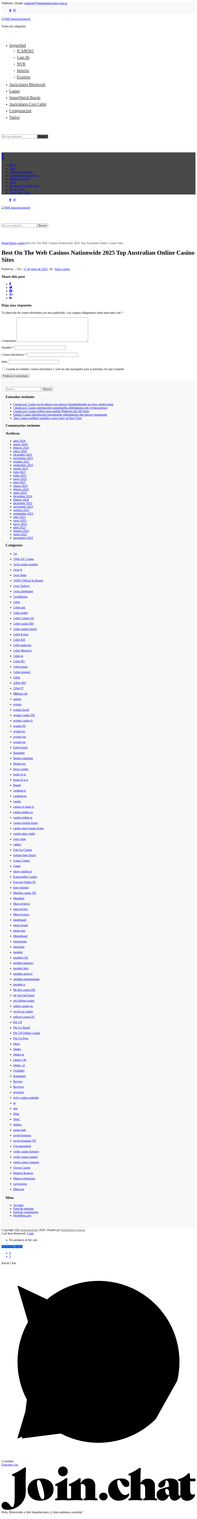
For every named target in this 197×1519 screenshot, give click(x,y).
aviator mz (19, 736)
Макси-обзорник (24, 1178)
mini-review (20, 909)
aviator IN (19, 726)
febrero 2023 (21, 530)
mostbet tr (19, 984)
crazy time (19, 839)
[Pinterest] (10, 291)
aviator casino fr (23, 720)
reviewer (18, 1092)
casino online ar (22, 817)
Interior (23, 70)
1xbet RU (19, 661)
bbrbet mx (19, 763)
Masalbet (18, 898)
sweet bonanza (22, 1135)
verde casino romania (26, 1162)
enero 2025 (20, 492)
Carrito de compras (20, 172)
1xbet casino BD (23, 623)
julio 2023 (19, 517)
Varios (14, 117)
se (14, 1103)
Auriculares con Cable (27, 104)
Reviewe (18, 1086)
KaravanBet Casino (25, 876)
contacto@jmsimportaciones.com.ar (45, 3)
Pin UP (17, 1022)
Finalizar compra (19, 178)
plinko (17, 1049)
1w (15, 553)
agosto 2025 (20, 468)
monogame (20, 941)
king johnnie (20, 887)
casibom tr (19, 790)
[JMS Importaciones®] (16, 19)
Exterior (23, 77)
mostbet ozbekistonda (26, 979)
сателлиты (20, 1183)
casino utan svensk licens (28, 828)
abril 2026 (19, 440)
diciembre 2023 (22, 503)
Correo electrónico (14, 354)
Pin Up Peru (20, 1038)
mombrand (19, 919)
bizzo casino (17, 243)
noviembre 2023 (23, 506)
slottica (17, 1124)
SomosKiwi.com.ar (73, 1230)
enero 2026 (20, 451)
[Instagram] (14, 10)
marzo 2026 (20, 444)
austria (17, 699)
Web (4, 361)
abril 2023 (19, 527)
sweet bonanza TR (24, 1140)
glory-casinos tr (22, 871)
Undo (30, 1233)
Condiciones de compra (23, 175)
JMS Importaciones (26, 1230)
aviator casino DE (24, 715)
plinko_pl (19, 1065)
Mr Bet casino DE (24, 990)
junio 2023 (19, 520)
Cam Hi (23, 57)
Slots (16, 1113)
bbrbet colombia (23, 758)
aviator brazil (21, 709)
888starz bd (20, 693)
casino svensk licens (25, 823)
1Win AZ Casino (23, 559)
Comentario (9, 340)
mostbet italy (21, 968)
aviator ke (19, 731)
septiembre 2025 (23, 465)
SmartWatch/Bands (24, 97)
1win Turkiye (21, 586)
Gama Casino (21, 860)
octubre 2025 (21, 461)
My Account (16, 189)
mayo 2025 (20, 479)
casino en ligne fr (23, 806)
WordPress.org (22, 1215)
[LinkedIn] (10, 298)
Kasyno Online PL (24, 882)
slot (15, 1108)
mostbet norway (23, 973)
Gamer (14, 91)
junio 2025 (19, 475)
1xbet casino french (25, 629)
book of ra (19, 774)
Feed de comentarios (25, 1212)
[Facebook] (10, 10)
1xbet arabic (20, 612)
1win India (19, 575)
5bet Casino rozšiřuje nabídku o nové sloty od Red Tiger (47, 418)
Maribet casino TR (24, 893)
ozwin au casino (23, 1011)
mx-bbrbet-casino (23, 1000)
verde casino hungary (26, 1151)
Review (18, 1081)
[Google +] (11, 294)
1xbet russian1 (22, 672)
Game (17, 866)
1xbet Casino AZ (23, 618)
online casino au (23, 1006)
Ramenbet (19, 1076)
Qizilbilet (18, 1070)
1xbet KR (19, 639)
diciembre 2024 (22, 496)
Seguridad (17, 45)
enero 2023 (20, 534)
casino (17, 801)
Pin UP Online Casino (26, 1033)
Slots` (16, 1119)
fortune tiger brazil (24, 855)
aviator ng (19, 742)
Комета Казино (23, 1173)
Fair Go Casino (22, 849)
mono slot (19, 930)
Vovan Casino (21, 1167)
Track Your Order (20, 192)
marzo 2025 (20, 485)
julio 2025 (19, 472)
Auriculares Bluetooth (27, 84)
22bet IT (18, 688)
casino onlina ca (23, 812)
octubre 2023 (21, 510)
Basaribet (19, 752)
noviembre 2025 (23, 458)
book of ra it (20, 779)
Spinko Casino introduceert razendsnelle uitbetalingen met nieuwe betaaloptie (60, 414)
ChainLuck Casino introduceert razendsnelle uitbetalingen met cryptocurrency (60, 407)
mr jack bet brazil (23, 995)
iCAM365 (25, 50)
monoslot (18, 946)
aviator (17, 704)
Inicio (12, 165)
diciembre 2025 (22, 454)
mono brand (20, 925)
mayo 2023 (20, 524)
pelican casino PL (24, 1016)
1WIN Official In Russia (28, 580)
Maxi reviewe (21, 903)
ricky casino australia (26, 1097)
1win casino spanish (25, 564)
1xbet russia (20, 666)
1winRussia (20, 596)
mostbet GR (20, 957)
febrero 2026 (21, 447)
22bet (16, 677)
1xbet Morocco (22, 650)
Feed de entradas (23, 1208)
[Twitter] (10, 287)
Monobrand (20, 936)
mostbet (18, 952)
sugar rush (19, 1130)
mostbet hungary (23, 963)
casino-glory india (24, 833)
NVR (21, 64)
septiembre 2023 (23, 513)
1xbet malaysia (22, 645)
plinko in (18, 1054)
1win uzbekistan (23, 591)
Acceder (18, 1205)
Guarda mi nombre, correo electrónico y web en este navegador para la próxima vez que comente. (65, 369)
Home (5, 243)
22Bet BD (19, 682)
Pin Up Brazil (21, 1027)
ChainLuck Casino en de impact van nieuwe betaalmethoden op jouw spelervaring (63, 404)
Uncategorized (22, 1146)
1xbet (16, 602)
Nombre (8, 347)
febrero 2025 (21, 489)
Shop (12, 182)
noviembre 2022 (23, 537)
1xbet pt (18, 656)
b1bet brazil (20, 747)
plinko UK (19, 1060)
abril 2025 (19, 482)
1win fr (17, 569)
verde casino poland (25, 1156)
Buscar (43, 136)
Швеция (18, 1189)
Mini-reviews (21, 914)
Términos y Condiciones (24, 185)
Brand (17, 785)
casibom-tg (20, 796)
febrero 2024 (21, 499)
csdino (17, 844)
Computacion (20, 110)
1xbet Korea (20, 634)
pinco (16, 1043)
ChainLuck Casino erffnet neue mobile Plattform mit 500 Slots (51, 411)
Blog (12, 168)
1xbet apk (19, 607)
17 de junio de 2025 (35, 269)
